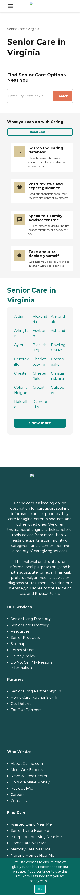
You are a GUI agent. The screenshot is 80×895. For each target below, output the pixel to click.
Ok (40, 889)
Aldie (18, 316)
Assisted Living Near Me (31, 824)
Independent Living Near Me (36, 837)
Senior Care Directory (30, 625)
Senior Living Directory (31, 619)
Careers (17, 794)
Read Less (37, 132)
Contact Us (20, 801)
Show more (40, 423)
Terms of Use (22, 650)
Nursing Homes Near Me (32, 855)
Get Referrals (22, 704)
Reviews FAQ (22, 788)
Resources (20, 631)
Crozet (39, 387)
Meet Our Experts (27, 770)
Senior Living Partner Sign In (36, 691)
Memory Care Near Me (31, 849)
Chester (21, 373)
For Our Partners (26, 710)
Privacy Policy (47, 593)
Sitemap (18, 644)
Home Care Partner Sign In (35, 697)
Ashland (58, 331)
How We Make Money (30, 782)
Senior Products (25, 637)
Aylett (19, 345)
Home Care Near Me (29, 843)
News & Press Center (29, 776)
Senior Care (16, 29)
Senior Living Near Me (30, 830)
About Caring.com (27, 763)
